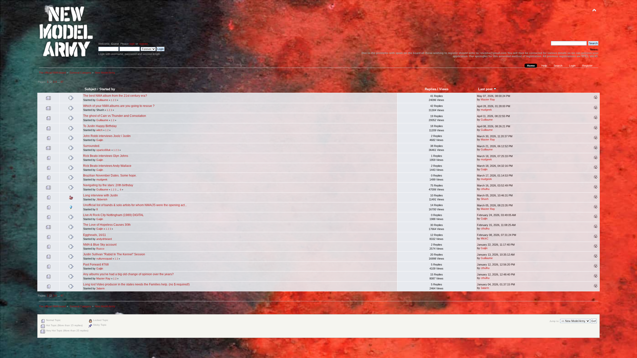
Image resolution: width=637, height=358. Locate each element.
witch (99, 130)
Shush (484, 198)
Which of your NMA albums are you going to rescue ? (119, 106)
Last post (485, 89)
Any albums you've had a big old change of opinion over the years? (128, 274)
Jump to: (554, 321)
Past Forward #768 (96, 264)
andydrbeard (104, 238)
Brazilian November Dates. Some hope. (110, 175)
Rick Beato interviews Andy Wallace (107, 166)
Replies (430, 89)
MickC (484, 238)
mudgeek (486, 109)
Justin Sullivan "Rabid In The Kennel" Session (114, 254)
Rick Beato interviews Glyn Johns (105, 156)
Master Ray (488, 99)
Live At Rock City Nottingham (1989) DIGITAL (113, 215)
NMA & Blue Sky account (99, 244)
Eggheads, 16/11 (94, 235)
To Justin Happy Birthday (100, 126)
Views (443, 89)
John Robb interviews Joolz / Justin (107, 136)
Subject (90, 89)
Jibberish (101, 199)
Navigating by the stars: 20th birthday (108, 185)
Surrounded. (91, 146)
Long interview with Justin (100, 195)
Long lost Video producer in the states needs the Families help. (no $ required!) (136, 284)
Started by (107, 89)
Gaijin (99, 139)
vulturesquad (104, 258)
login (132, 43)
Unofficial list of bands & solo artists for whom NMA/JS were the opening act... (135, 205)
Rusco (100, 248)
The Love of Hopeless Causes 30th (107, 224)
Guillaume (102, 99)
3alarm (100, 288)
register (143, 43)
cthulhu (485, 188)
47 (61, 81)
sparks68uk (103, 149)
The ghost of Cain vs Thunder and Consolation (114, 116)
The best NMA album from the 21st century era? (115, 95)
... (58, 81)
